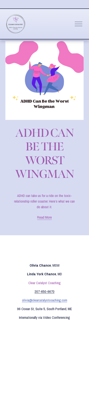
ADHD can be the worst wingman (44, 153)
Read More (44, 217)
